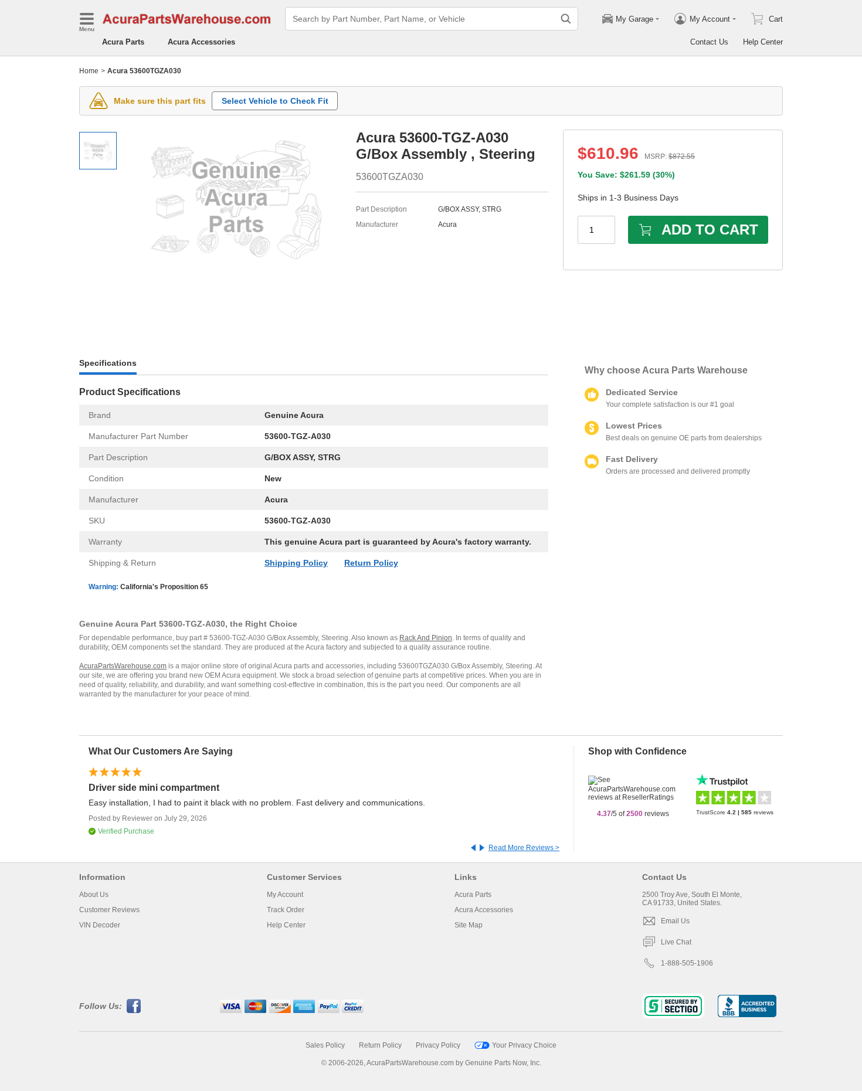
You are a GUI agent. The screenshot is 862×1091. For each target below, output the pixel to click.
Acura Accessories (201, 42)
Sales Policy (325, 1045)
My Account (285, 895)
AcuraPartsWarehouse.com (123, 666)
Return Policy (371, 562)
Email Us (675, 921)
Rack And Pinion (425, 638)
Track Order (285, 910)
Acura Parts (123, 42)
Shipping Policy (296, 562)
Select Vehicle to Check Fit (275, 101)
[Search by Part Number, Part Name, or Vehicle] (566, 19)
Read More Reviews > (523, 848)
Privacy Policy (438, 1045)
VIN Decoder (99, 925)
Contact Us (709, 42)
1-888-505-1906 (687, 963)
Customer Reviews (109, 910)
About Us (93, 895)
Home (89, 71)
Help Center (763, 42)
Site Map (468, 925)
